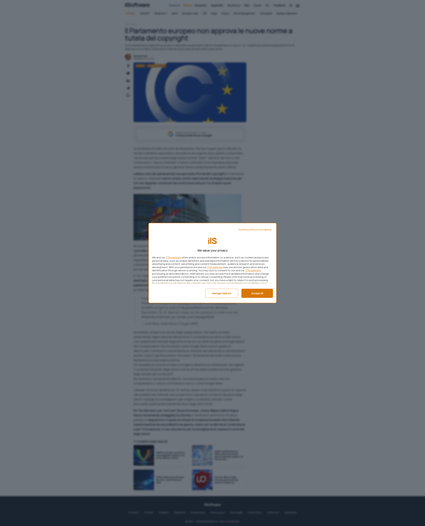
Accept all (257, 293)
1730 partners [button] (173, 257)
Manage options (221, 293)
